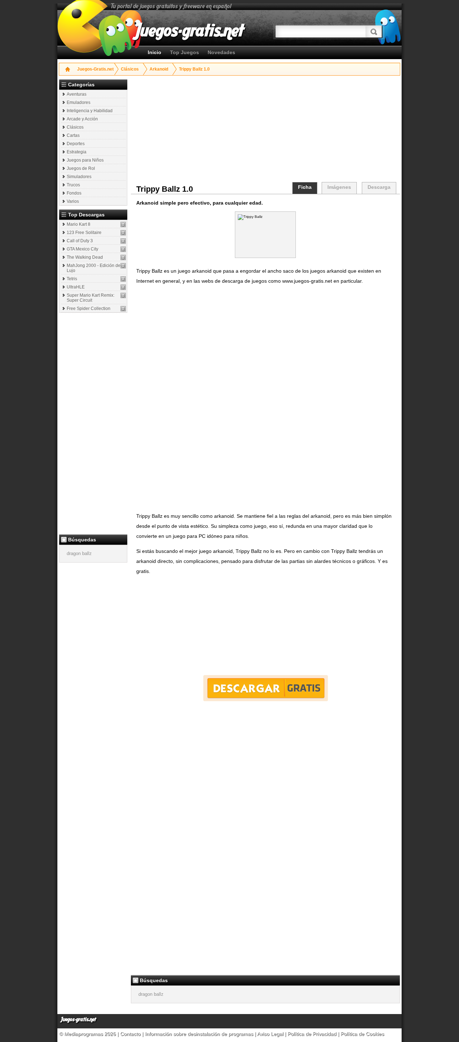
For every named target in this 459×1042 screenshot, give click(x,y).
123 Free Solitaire (84, 232)
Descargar (265, 688)
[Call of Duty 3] (123, 241)
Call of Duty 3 (80, 240)
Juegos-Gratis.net (95, 69)
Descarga (379, 187)
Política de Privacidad (312, 1034)
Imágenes (339, 187)
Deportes (76, 143)
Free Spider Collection (88, 308)
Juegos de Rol (81, 168)
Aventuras (76, 94)
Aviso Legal (270, 1034)
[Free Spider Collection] (123, 308)
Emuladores (78, 102)
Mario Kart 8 (78, 224)
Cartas (73, 135)
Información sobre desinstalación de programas (200, 1034)
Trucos (73, 184)
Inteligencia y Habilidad (90, 110)
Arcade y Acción (82, 118)
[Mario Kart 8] (123, 224)
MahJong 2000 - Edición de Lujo (93, 268)
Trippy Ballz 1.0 (194, 69)
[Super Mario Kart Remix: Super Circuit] (123, 295)
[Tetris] (123, 279)
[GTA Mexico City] (123, 249)
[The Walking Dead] (123, 257)
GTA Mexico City (82, 249)
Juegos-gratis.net (78, 1019)
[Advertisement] (94, 423)
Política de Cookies (362, 1034)
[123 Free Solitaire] (123, 232)
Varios (73, 201)
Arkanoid (159, 69)
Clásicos (130, 69)
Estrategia (76, 151)
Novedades (221, 52)
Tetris (72, 278)
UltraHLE (76, 287)
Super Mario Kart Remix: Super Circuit (90, 298)
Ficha (305, 187)
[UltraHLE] (123, 287)
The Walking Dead (85, 257)
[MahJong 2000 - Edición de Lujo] (123, 265)
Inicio (154, 52)
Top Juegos (184, 52)
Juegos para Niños (85, 160)
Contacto (131, 1034)
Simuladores (79, 176)
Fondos (74, 193)
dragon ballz (79, 553)
